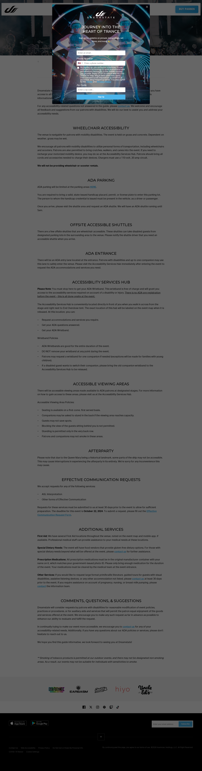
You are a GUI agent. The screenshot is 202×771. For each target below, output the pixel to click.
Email (80, 48)
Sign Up (101, 97)
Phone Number (85, 59)
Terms (89, 82)
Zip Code (82, 85)
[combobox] (80, 63)
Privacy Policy (104, 82)
